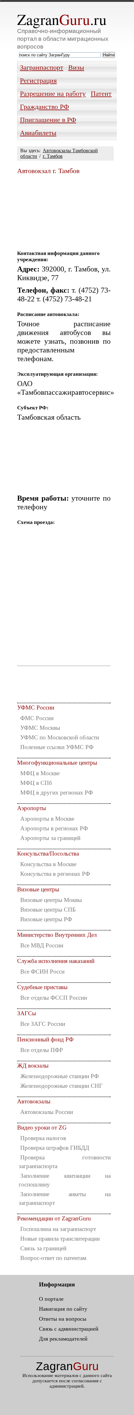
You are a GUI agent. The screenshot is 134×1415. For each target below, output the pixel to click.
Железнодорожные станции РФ (59, 1076)
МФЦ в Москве (40, 773)
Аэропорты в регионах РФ (54, 828)
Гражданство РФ (44, 107)
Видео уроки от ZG (42, 1127)
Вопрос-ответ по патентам (53, 1258)
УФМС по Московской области (59, 737)
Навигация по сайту (63, 1309)
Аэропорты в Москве (47, 818)
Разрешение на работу (53, 93)
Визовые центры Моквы (51, 900)
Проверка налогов (43, 1138)
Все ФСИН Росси (42, 971)
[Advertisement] (64, 210)
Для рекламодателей (63, 1339)
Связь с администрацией (68, 1329)
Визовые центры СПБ (48, 909)
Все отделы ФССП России (53, 997)
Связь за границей (43, 1248)
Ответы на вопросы (62, 1319)
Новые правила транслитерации (60, 1238)
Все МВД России (41, 945)
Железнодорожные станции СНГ (61, 1085)
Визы (76, 67)
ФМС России (37, 718)
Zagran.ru (62, 19)
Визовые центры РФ (46, 919)
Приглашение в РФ (48, 120)
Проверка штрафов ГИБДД (54, 1147)
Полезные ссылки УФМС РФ (56, 747)
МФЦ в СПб (36, 783)
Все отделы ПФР (41, 1050)
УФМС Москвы (40, 727)
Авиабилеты (38, 133)
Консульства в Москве (48, 864)
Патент (101, 93)
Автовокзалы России (46, 1112)
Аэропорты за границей (50, 838)
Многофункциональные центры (57, 762)
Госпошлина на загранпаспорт (58, 1229)
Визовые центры (38, 889)
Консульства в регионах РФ (55, 873)
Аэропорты (31, 808)
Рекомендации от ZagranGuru (54, 1218)
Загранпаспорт (41, 67)
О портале (51, 1299)
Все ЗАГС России (42, 1024)
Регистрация (38, 80)
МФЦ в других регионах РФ (56, 792)
